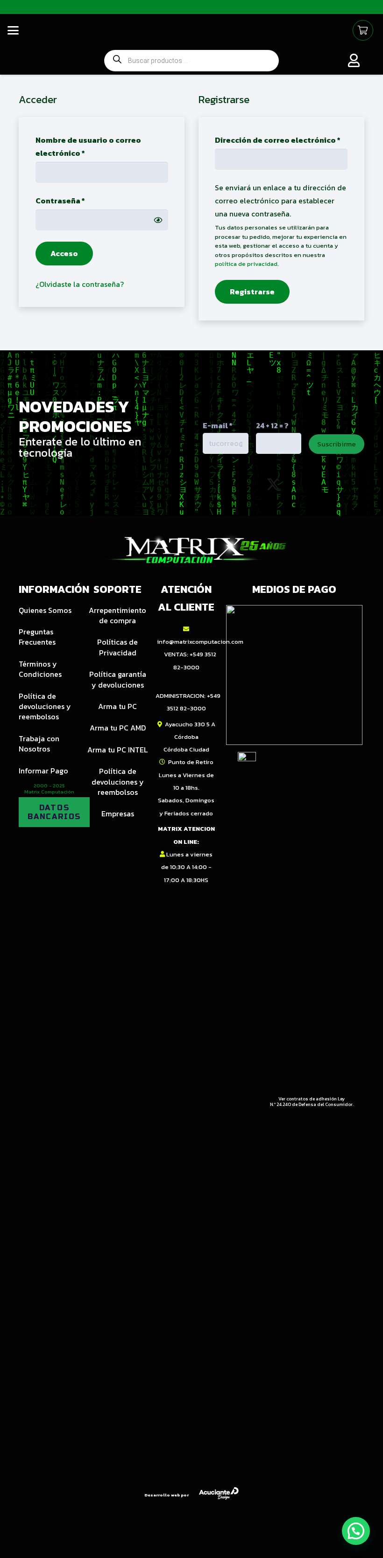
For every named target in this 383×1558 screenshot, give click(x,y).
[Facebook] (313, 484)
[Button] (354, 60)
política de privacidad (246, 263)
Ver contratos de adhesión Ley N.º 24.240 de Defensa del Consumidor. (312, 1101)
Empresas (117, 813)
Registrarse (252, 291)
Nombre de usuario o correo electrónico (88, 146)
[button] (13, 30)
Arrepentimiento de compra (117, 615)
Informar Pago (43, 770)
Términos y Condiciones (40, 669)
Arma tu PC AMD (118, 727)
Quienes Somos (45, 610)
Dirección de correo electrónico (281, 140)
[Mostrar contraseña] (158, 220)
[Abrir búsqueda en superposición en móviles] (192, 61)
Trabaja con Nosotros (39, 743)
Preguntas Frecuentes (37, 636)
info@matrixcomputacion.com (200, 641)
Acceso (64, 253)
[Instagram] (232, 485)
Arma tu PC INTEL (117, 749)
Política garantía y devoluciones (117, 679)
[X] (273, 484)
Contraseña (81, 200)
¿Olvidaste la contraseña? (79, 284)
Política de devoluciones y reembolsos (45, 706)
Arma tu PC (117, 706)
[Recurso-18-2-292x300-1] (294, 675)
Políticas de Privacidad (117, 647)
